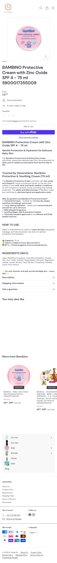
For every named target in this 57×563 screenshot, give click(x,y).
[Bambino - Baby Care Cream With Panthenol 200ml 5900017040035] (19, 383)
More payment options (28, 137)
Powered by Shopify (10, 557)
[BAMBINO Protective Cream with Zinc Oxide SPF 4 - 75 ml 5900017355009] (19, 326)
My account (6, 502)
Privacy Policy (7, 489)
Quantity (6, 111)
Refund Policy (7, 493)
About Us (6, 486)
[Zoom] (45, 56)
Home (4, 61)
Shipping (15, 121)
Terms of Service (8, 499)
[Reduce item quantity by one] (4, 116)
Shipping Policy (8, 496)
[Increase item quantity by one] (13, 116)
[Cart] (47, 8)
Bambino (22, 356)
